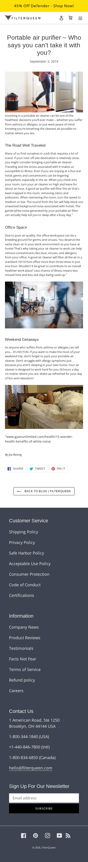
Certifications (21, 595)
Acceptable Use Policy (30, 563)
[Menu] (80, 18)
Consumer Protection (29, 574)
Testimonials (21, 648)
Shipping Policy (23, 531)
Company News (24, 627)
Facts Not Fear (22, 659)
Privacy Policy (22, 542)
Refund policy (22, 680)
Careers (16, 690)
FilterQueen (49, 847)
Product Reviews (24, 637)
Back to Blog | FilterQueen (47, 491)
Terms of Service (25, 669)
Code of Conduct (25, 584)
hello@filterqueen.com (30, 768)
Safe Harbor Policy (26, 553)
